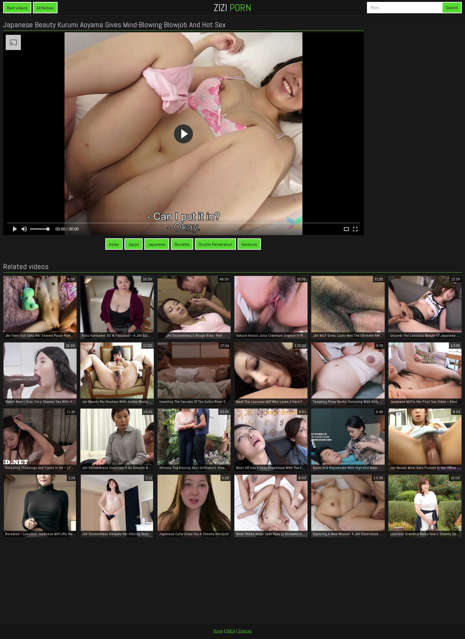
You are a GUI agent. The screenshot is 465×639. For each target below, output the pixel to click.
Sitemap (245, 631)
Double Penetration (215, 244)
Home (218, 631)
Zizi (232, 7)
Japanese (156, 244)
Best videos (17, 8)
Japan (133, 244)
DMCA (230, 631)
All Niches (45, 8)
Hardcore (249, 244)
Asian (114, 244)
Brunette (182, 244)
